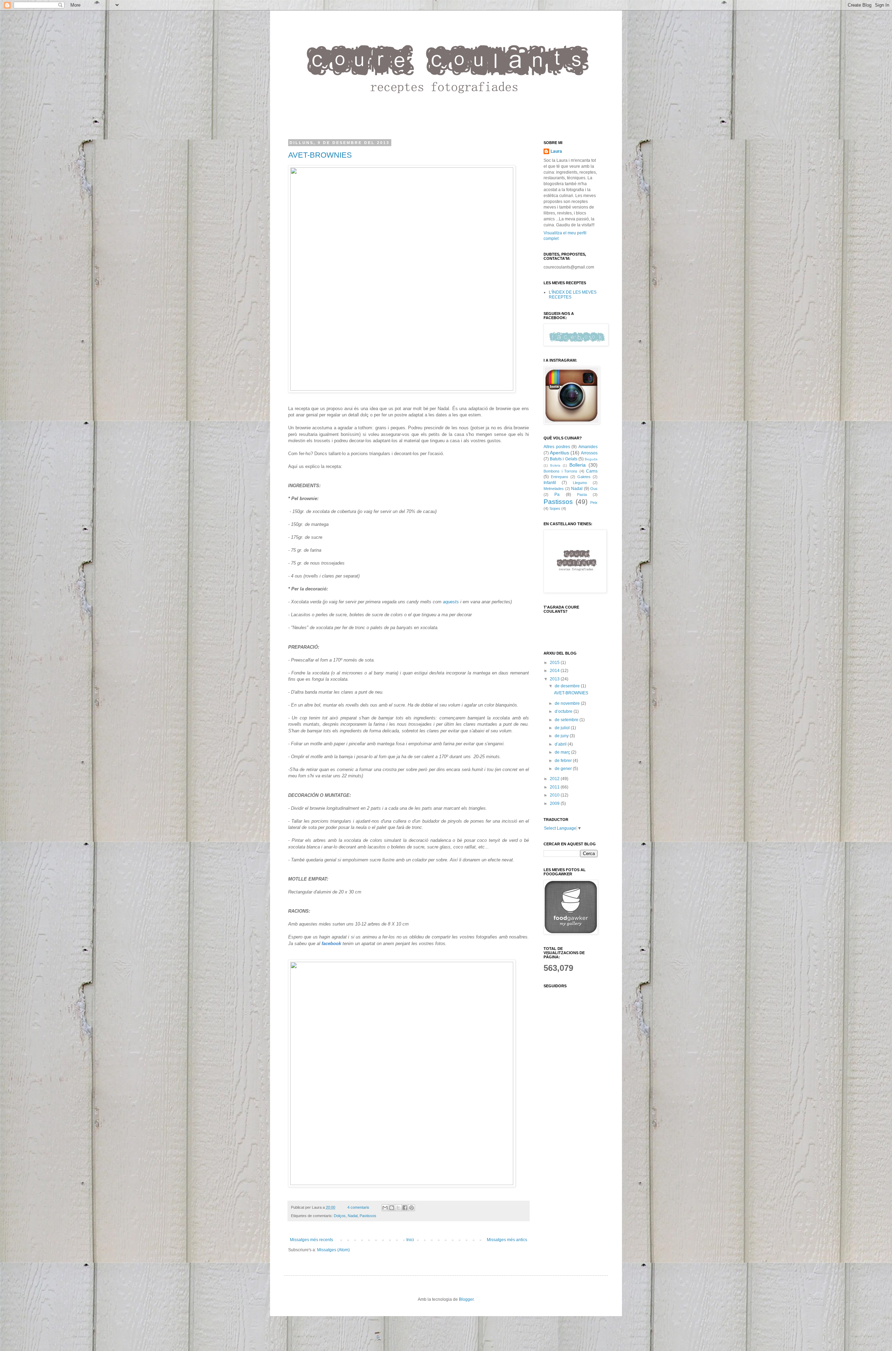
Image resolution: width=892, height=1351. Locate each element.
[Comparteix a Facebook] (404, 1207)
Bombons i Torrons (560, 471)
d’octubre (564, 711)
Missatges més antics (507, 1239)
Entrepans (559, 477)
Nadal (352, 1216)
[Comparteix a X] (398, 1207)
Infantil (550, 482)
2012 (555, 778)
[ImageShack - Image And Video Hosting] (401, 389)
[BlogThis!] (391, 1207)
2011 (555, 787)
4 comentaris (358, 1207)
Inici (410, 1239)
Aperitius (559, 452)
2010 (555, 795)
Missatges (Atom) (333, 1249)
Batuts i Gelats (563, 458)
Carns (592, 471)
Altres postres (557, 446)
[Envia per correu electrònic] (385, 1207)
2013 (555, 679)
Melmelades (554, 488)
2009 (555, 803)
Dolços (340, 1216)
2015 (555, 662)
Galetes (584, 477)
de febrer (564, 760)
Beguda (591, 459)
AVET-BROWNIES (320, 155)
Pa (557, 494)
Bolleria (577, 465)
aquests (451, 601)
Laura (556, 151)
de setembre (567, 719)
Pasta (582, 494)
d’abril (561, 744)
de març (563, 752)
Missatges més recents (311, 1239)
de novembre (568, 703)
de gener (564, 768)
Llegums (580, 483)
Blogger (466, 1299)
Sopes (554, 508)
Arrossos (589, 453)
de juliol (563, 727)
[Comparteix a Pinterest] (411, 1207)
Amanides (588, 446)
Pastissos (368, 1216)
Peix (594, 502)
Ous (594, 488)
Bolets (555, 465)
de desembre (568, 686)
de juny (562, 735)
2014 (555, 670)
